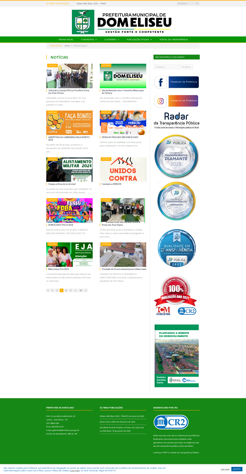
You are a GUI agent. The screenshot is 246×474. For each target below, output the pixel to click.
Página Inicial (66, 39)
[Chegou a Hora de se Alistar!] (69, 169)
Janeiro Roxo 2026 (85, 3)
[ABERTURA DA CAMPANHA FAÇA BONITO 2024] (69, 123)
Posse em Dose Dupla (112, 224)
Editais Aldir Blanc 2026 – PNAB (113, 416)
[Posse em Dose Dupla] (123, 210)
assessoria (173, 439)
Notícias (52, 65)
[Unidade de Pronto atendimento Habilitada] (123, 254)
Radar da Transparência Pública (185, 452)
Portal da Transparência (174, 39)
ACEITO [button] (236, 469)
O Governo (110, 39)
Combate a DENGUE (111, 184)
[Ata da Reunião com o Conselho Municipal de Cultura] (123, 76)
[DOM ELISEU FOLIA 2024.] (69, 210)
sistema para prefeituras (188, 435)
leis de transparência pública (165, 446)
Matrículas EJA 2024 (58, 269)
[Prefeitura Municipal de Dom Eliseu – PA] (123, 20)
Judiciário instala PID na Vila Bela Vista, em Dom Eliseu (68, 91)
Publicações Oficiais (138, 39)
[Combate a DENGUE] (123, 169)
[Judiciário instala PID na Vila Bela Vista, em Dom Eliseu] (69, 76)
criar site (170, 435)
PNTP (165, 452)
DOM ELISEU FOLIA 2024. (60, 224)
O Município (87, 39)
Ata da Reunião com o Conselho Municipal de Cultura (123, 91)
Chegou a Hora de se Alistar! (62, 184)
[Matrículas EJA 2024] (69, 254)
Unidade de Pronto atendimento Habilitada (124, 269)
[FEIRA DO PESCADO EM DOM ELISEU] (123, 123)
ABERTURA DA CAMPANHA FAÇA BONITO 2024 (69, 138)
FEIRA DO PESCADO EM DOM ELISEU (120, 137)
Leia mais (74, 470)
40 (81, 290)
